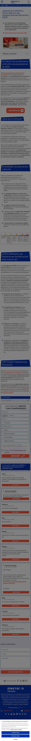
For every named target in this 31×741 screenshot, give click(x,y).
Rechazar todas (16, 736)
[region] (15, 730)
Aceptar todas (15, 732)
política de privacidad (16, 729)
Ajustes (15, 739)
